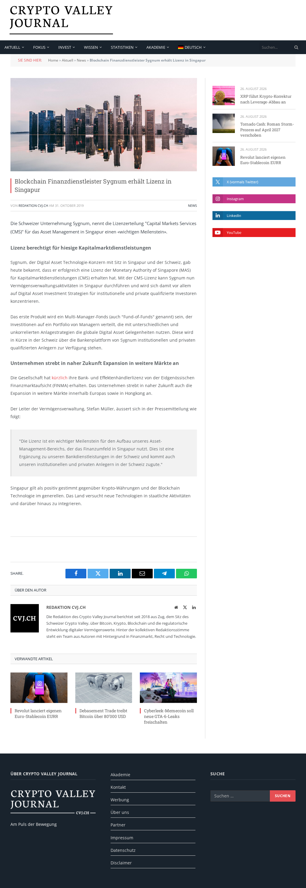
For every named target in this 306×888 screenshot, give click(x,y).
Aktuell (12, 47)
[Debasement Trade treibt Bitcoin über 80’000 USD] (103, 688)
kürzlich (60, 377)
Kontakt (118, 787)
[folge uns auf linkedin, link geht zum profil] (254, 215)
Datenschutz (123, 850)
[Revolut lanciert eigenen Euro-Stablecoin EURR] (39, 688)
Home (53, 60)
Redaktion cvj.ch (33, 205)
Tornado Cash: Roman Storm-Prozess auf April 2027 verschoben (267, 129)
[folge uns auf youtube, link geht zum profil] (254, 232)
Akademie (155, 47)
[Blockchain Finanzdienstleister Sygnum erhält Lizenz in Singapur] (103, 124)
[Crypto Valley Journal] (61, 20)
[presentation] (296, 47)
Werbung (120, 800)
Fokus (39, 47)
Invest (64, 47)
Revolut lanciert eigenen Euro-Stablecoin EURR (38, 713)
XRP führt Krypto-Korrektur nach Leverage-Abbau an (265, 99)
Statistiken (122, 47)
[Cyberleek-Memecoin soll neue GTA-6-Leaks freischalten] (168, 688)
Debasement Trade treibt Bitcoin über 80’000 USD (103, 713)
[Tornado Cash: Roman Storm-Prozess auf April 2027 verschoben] (223, 123)
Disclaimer (121, 863)
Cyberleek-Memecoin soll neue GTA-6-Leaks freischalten (169, 716)
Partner (118, 825)
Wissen (91, 47)
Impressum (122, 837)
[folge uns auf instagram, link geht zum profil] (254, 198)
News (81, 60)
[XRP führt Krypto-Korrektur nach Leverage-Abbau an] (223, 95)
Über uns (120, 812)
